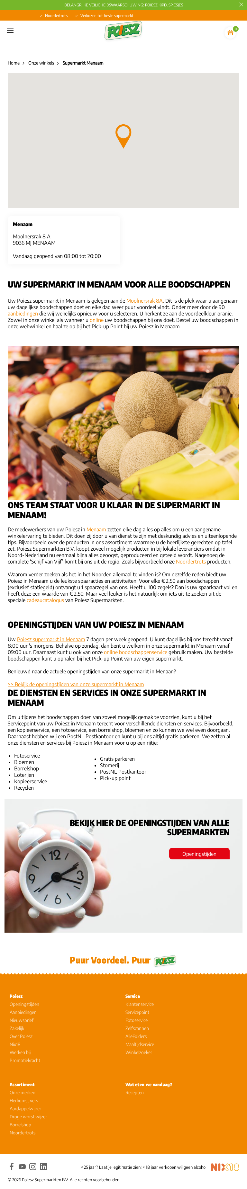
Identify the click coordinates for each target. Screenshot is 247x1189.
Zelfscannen (137, 1028)
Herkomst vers (24, 1100)
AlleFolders (136, 1036)
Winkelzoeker (138, 1052)
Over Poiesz (21, 1036)
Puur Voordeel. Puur (110, 959)
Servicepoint (137, 1012)
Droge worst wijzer (28, 1116)
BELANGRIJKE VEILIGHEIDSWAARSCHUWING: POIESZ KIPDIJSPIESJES (123, 5)
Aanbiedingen (23, 1012)
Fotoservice (136, 1020)
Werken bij (20, 1052)
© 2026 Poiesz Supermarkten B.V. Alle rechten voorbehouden (63, 1179)
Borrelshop (20, 1124)
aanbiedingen (23, 313)
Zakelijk (17, 1028)
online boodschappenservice (135, 652)
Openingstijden (199, 854)
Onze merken (22, 1092)
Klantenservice (139, 1004)
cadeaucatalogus (45, 600)
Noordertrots (191, 561)
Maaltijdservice (139, 1044)
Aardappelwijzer (25, 1108)
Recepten (134, 1092)
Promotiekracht (25, 1060)
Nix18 (15, 1044)
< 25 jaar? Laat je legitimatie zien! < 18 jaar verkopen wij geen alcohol (143, 1167)
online (97, 320)
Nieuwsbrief (21, 1020)
